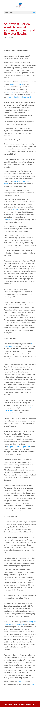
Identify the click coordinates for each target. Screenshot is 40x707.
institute (9, 220)
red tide (15, 209)
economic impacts (16, 84)
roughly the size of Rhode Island (19, 97)
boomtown (10, 92)
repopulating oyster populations (18, 447)
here (20, 682)
